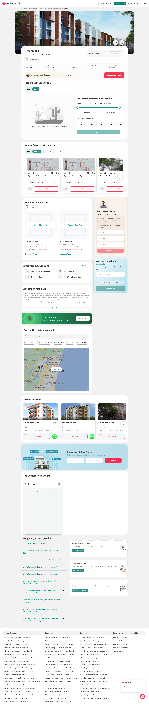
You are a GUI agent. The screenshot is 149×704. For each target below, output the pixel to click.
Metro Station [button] (45, 342)
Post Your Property (120, 3)
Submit (98, 132)
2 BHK (49, 151)
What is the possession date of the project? (109, 282)
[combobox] (58, 336)
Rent (24, 4)
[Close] (143, 682)
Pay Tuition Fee (106, 3)
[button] (41, 249)
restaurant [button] (83, 342)
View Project (37, 437)
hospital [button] (59, 342)
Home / (24, 9)
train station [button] (30, 342)
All (27, 207)
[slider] (77, 107)
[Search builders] (59, 484)
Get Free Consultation (79, 590)
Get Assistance (77, 570)
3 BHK (59, 151)
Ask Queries (110, 288)
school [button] (71, 342)
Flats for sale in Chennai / (35, 9)
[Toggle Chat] (142, 696)
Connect (109, 251)
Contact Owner (46, 189)
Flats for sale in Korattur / (52, 9)
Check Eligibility (78, 551)
